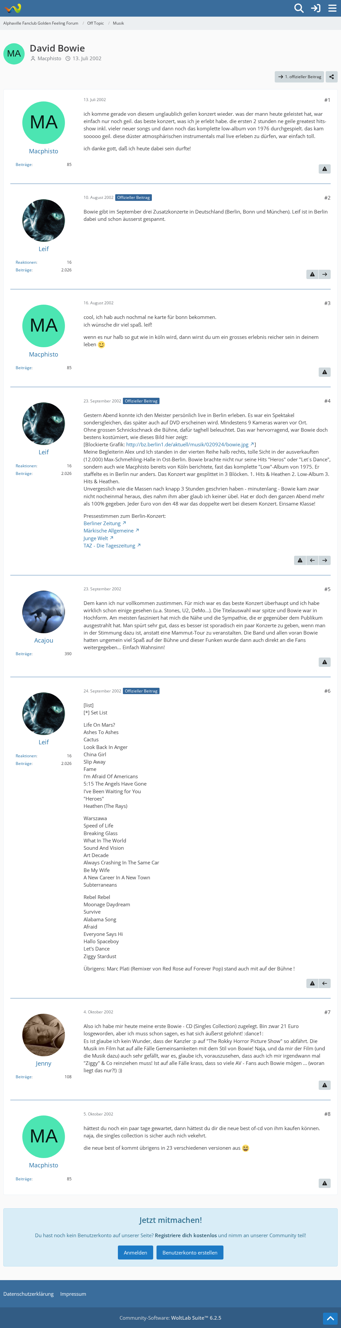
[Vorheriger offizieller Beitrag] (312, 560)
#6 (327, 690)
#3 (327, 303)
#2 (327, 197)
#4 (327, 400)
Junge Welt (96, 538)
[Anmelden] (315, 8)
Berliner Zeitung (102, 523)
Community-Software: (170, 1317)
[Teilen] (332, 76)
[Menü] (332, 8)
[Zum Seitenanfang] (330, 1319)
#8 (327, 1113)
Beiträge (24, 164)
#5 (327, 589)
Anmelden (135, 1252)
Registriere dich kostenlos (186, 1235)
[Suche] (299, 8)
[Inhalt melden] (325, 169)
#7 (327, 1012)
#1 (327, 99)
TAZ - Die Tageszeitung (109, 545)
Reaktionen (26, 262)
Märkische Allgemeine (109, 530)
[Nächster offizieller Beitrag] (325, 274)
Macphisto (49, 58)
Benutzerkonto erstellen (190, 1252)
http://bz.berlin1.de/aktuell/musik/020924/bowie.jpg (187, 444)
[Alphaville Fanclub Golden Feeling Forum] (12, 8)
